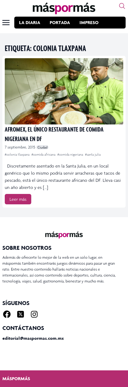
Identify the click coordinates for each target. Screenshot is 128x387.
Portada (60, 22)
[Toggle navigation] (6, 22)
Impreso (89, 22)
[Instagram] (34, 314)
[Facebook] (6, 314)
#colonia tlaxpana (17, 154)
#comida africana (44, 154)
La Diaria (29, 22)
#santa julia (93, 154)
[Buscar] (122, 6)
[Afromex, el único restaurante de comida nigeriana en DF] (64, 91)
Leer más (18, 199)
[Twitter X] (20, 314)
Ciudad (42, 147)
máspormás (16, 378)
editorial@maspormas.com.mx (33, 338)
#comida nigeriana (70, 154)
